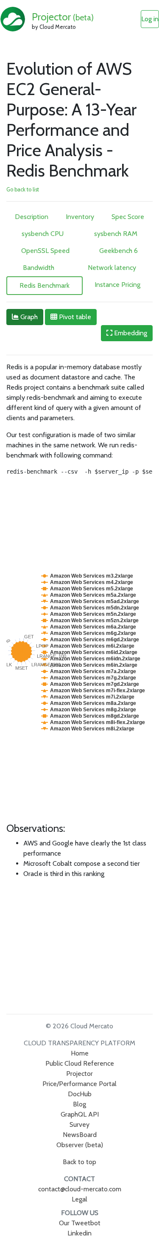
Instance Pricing (117, 285)
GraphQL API (80, 1114)
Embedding (129, 333)
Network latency (112, 268)
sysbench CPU (43, 234)
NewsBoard (80, 1135)
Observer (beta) (79, 1145)
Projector (63, 17)
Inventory (80, 217)
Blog (79, 1104)
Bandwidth (38, 268)
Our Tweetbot (79, 1223)
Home (80, 1053)
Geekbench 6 (118, 251)
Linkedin (79, 1233)
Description (31, 217)
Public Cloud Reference (79, 1063)
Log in (150, 19)
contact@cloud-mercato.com (79, 1189)
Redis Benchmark (45, 285)
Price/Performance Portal (79, 1084)
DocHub (80, 1094)
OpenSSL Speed (45, 251)
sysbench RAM (115, 234)
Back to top (79, 1162)
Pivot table (74, 317)
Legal (79, 1199)
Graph (28, 317)
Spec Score (128, 217)
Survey (79, 1124)
